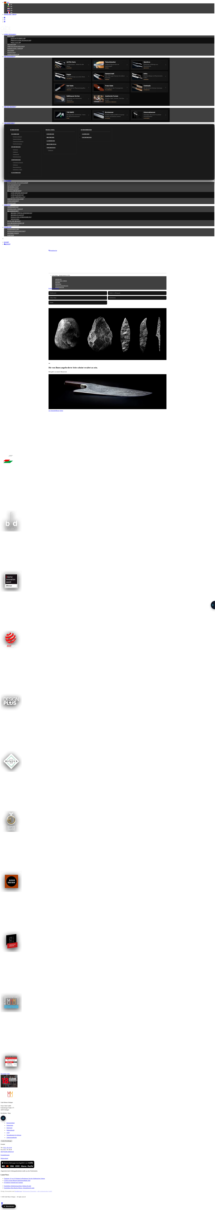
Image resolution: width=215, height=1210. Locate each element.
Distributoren (112, 297)
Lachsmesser (51, 140)
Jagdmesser (85, 134)
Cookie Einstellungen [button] (6, 1141)
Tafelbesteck (51, 147)
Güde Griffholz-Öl (18, 197)
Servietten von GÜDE (15, 199)
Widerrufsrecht (10, 1130)
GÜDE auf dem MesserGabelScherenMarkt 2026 (17, 1180)
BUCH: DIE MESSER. (13, 221)
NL (11, 8)
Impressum (9, 1128)
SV (11, 6)
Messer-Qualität (17, 215)
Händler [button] (7, 227)
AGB (8, 1132)
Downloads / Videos (10, 14)
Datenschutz (10, 1125)
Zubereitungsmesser (17, 156)
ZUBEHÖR (7, 181)
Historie (10, 50)
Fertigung (11, 52)
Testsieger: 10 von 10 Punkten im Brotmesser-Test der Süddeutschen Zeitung (24, 1178)
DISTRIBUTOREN (12, 233)
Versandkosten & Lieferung (14, 1135)
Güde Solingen (9, 34)
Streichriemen (12, 201)
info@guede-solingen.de (21, 40)
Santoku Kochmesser (17, 139)
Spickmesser (15, 149)
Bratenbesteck (51, 144)
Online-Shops (53, 297)
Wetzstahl (11, 203)
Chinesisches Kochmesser (18, 141)
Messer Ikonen (9, 107)
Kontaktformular (18, 38)
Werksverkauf (13, 54)
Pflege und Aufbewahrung (21, 217)
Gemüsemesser (15, 159)
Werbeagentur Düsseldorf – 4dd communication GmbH (37, 1191)
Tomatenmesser (16, 154)
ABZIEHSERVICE (12, 207)
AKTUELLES (11, 44)
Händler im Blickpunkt (16, 231)
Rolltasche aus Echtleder (17, 183)
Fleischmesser (16, 172)
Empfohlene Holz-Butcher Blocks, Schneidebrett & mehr (19, 1188)
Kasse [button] (6, 242)
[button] (4, 17)
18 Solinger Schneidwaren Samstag (13, 1182)
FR (11, 12)
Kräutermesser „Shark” (17, 169)
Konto (7, 244)
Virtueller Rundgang (15, 46)
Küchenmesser (15, 147)
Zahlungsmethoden (12, 1137)
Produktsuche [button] (53, 250)
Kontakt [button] (10, 36)
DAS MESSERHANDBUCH (15, 223)
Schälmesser (15, 152)
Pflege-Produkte (14, 191)
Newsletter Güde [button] (5, 1073)
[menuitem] (109, 7)
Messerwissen (12, 211)
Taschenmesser (86, 137)
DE (8, 2)
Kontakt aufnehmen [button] (54, 288)
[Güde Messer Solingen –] (107, 27)
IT (11, 4)
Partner (10, 235)
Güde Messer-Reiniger (19, 193)
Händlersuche (13, 229)
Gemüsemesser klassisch (18, 162)
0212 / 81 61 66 (16, 42)
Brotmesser (50, 137)
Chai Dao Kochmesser (17, 143)
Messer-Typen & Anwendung (21, 213)
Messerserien (9, 56)
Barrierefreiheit (11, 1123)
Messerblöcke (12, 187)
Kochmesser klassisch (17, 136)
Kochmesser (15, 134)
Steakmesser (50, 150)
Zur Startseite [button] (52, 410)
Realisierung (18, 1191)
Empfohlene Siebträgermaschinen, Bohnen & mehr (17, 1186)
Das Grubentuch (13, 185)
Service (7, 205)
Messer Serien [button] (59, 410)
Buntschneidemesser (17, 167)
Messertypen (9, 123)
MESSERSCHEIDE (12, 189)
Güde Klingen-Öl (17, 195)
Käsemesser (50, 134)
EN (11, 10)
